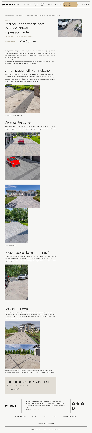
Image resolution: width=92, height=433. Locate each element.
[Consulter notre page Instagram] (73, 403)
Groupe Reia (42, 4)
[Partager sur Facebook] (20, 41)
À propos (34, 4)
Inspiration (26, 4)
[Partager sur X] (30, 41)
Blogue (12, 15)
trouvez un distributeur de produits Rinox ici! (44, 372)
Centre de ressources (20, 416)
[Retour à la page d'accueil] (7, 4)
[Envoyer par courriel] (34, 41)
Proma (6, 245)
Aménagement (19, 15)
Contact (59, 4)
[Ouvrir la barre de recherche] (82, 4)
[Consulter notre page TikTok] (73, 408)
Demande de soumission (68, 4)
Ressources (50, 4)
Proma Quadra (8, 181)
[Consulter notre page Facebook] (77, 403)
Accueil (7, 15)
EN (89, 4)
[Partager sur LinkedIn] (24, 41)
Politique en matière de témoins (45, 423)
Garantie (34, 416)
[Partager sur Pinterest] (27, 41)
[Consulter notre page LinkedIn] (82, 403)
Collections (17, 4)
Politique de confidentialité (69, 416)
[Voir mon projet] (85, 4)
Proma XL (16, 79)
